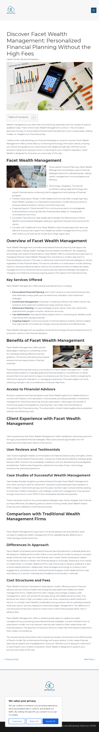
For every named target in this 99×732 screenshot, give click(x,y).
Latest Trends (13, 59)
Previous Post (10, 659)
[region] (33, 712)
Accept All (50, 721)
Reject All (34, 721)
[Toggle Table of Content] (32, 117)
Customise (17, 721)
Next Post (90, 659)
